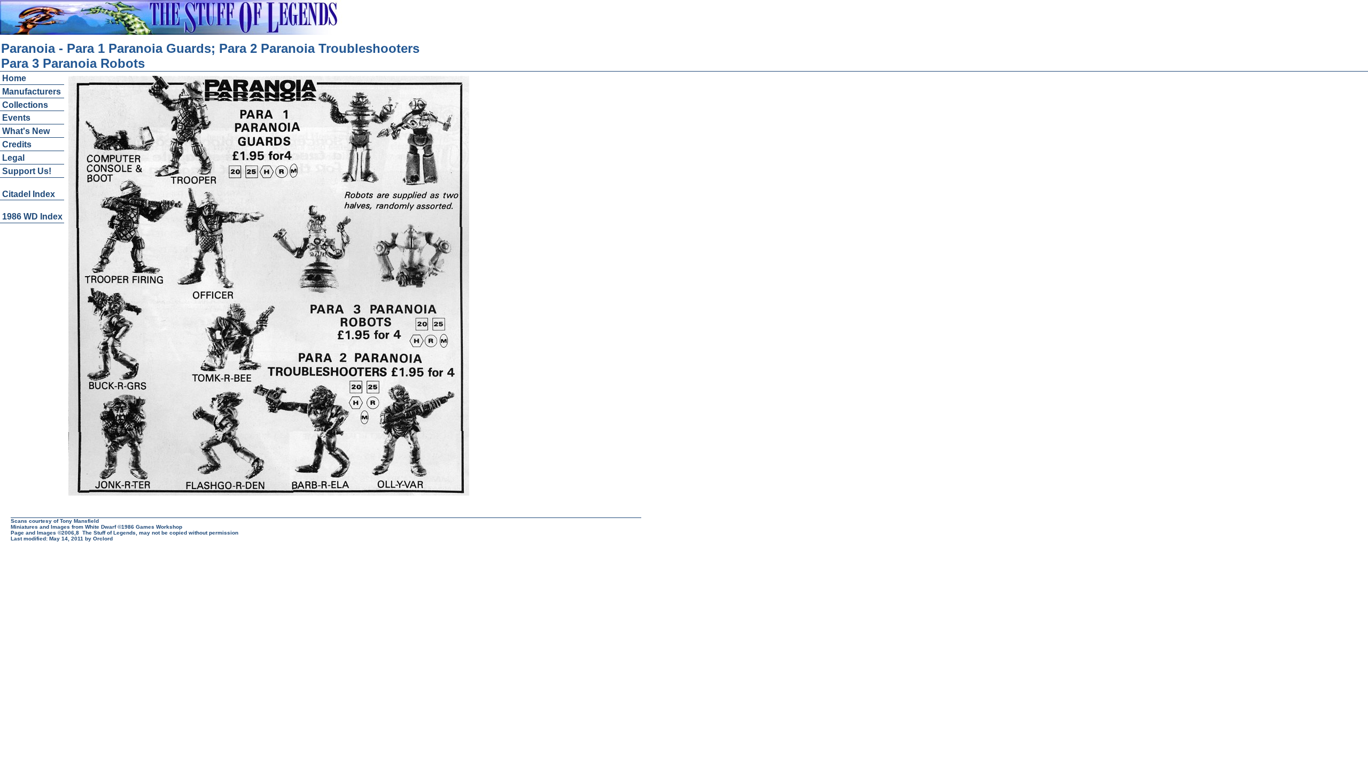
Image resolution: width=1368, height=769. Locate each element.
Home (14, 78)
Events (16, 117)
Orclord (103, 539)
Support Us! (26, 171)
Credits (17, 144)
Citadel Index (28, 194)
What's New (26, 131)
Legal (13, 157)
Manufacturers (31, 91)
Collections (25, 104)
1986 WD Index (32, 216)
